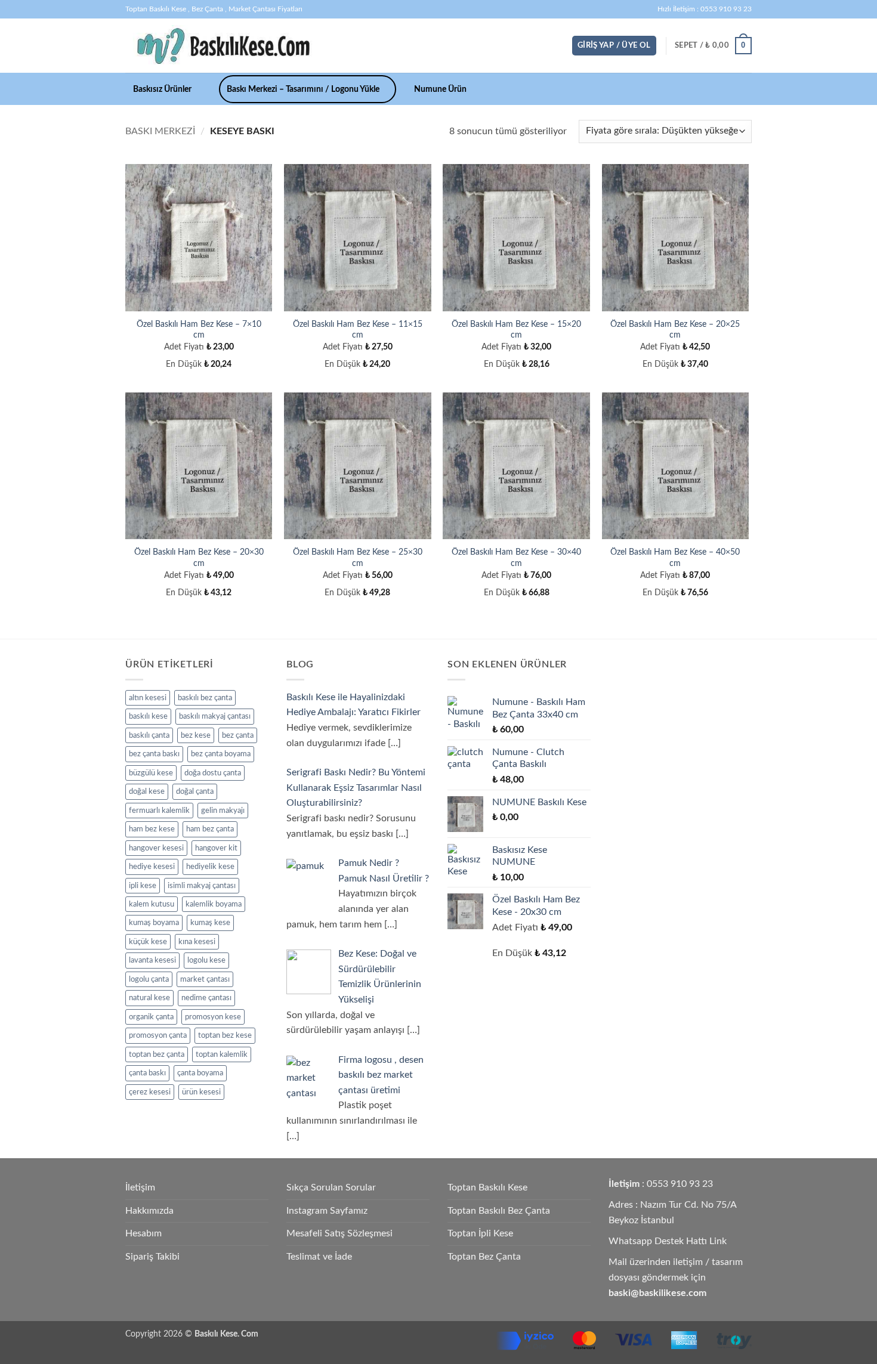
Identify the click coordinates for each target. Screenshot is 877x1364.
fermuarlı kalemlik (159, 810)
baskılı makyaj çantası (215, 716)
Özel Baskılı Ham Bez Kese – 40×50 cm (675, 558)
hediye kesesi (152, 866)
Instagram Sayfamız (327, 1210)
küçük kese (148, 941)
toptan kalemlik (222, 1054)
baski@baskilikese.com (657, 1293)
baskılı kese (148, 716)
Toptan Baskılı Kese (487, 1187)
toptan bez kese (225, 1035)
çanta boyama (200, 1073)
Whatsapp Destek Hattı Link (668, 1241)
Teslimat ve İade (319, 1256)
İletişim (140, 1187)
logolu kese (206, 960)
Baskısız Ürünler (162, 89)
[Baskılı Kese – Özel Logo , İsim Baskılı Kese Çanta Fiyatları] (222, 45)
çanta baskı (147, 1073)
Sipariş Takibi (152, 1256)
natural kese (149, 997)
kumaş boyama (154, 922)
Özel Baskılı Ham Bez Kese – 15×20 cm (516, 330)
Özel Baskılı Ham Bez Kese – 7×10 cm (199, 330)
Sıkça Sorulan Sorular (331, 1187)
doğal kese (147, 791)
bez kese (196, 735)
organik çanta (151, 1016)
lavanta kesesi (152, 960)
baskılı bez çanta (205, 697)
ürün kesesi (201, 1092)
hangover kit (216, 848)
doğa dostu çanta (212, 773)
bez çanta (238, 735)
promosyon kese (213, 1016)
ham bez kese (152, 829)
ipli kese (142, 885)
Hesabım (143, 1233)
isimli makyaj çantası (202, 885)
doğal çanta (195, 791)
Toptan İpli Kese (480, 1233)
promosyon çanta (158, 1035)
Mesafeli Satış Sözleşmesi (339, 1233)
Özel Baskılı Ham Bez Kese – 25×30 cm (357, 558)
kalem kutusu (151, 904)
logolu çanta (149, 979)
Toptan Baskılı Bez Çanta (498, 1210)
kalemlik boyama (214, 904)
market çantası (205, 979)
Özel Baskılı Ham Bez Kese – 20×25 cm (675, 330)
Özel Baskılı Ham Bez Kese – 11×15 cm (357, 330)
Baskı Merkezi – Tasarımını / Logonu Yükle (303, 89)
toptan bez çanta (156, 1054)
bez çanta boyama (221, 753)
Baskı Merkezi (160, 131)
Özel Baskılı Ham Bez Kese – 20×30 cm (199, 558)
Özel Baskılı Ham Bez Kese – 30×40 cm (516, 558)
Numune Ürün (440, 89)
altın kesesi (147, 697)
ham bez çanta (210, 829)
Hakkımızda (149, 1210)
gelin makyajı (223, 810)
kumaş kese (210, 922)
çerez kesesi (150, 1092)
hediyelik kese (210, 866)
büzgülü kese (151, 773)
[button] (614, 45)
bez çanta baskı (154, 753)
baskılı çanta (149, 735)
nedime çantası (206, 997)
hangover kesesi (156, 848)
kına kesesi (196, 941)
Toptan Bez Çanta (484, 1256)
